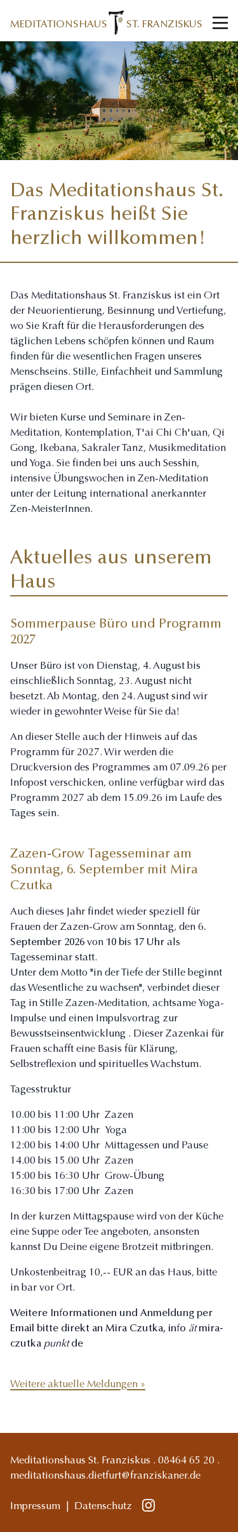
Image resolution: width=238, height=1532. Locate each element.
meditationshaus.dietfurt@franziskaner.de (105, 1476)
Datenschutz (103, 1507)
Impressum (35, 1507)
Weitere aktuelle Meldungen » (77, 1385)
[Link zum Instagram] (148, 1506)
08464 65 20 (186, 1461)
